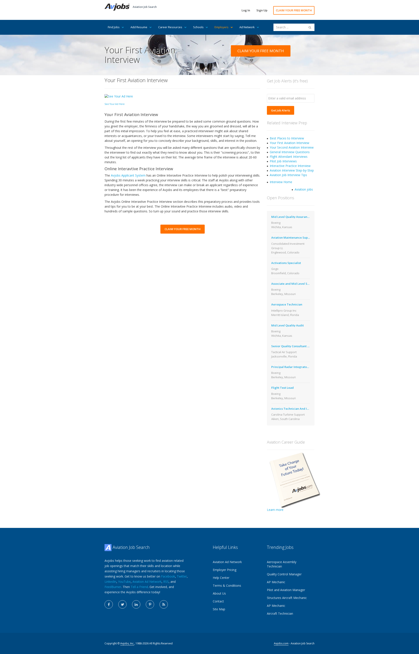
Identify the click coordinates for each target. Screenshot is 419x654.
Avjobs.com (281, 643)
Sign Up (261, 10)
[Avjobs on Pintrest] (150, 604)
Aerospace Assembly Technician (281, 564)
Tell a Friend (139, 587)
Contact (218, 601)
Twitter (182, 576)
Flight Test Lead (282, 388)
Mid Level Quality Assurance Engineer (297, 217)
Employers (221, 27)
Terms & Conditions (227, 585)
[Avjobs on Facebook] (109, 604)
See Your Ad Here (115, 104)
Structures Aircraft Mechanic (287, 598)
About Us (219, 593)
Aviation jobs (304, 189)
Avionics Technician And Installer (294, 409)
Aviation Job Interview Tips (288, 175)
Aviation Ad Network (146, 581)
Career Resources (170, 27)
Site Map (219, 609)
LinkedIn (110, 581)
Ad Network (247, 27)
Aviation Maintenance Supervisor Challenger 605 (305, 237)
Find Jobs (114, 27)
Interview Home (281, 182)
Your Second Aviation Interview (292, 147)
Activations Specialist (286, 263)
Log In (246, 10)
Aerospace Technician (286, 304)
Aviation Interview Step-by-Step (292, 170)
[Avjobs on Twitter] (122, 604)
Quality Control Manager (284, 574)
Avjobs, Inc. (127, 643)
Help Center (221, 578)
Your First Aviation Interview (289, 143)
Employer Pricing (224, 570)
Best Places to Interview (287, 138)
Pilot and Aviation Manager (286, 590)
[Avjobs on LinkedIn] (136, 604)
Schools (198, 27)
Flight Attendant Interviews (288, 156)
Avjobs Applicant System (128, 175)
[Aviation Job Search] (117, 7)
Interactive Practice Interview (290, 166)
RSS (166, 581)
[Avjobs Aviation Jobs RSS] (164, 604)
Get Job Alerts (280, 110)
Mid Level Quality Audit (287, 325)
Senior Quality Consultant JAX (291, 346)
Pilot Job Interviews (283, 161)
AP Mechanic (276, 582)
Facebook (168, 576)
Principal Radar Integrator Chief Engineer (300, 367)
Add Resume (139, 27)
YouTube (124, 581)
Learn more (275, 510)
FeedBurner (113, 587)
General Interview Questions (290, 152)
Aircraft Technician (280, 613)
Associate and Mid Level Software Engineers (302, 284)
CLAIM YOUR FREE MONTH (294, 10)
